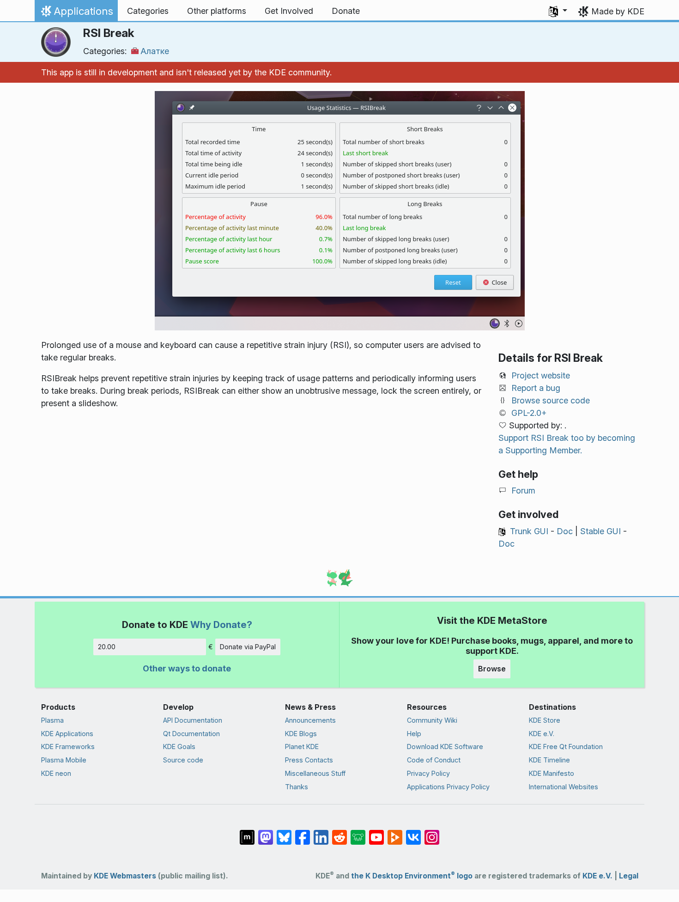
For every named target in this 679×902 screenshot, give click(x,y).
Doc (565, 531)
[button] (558, 11)
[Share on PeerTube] (395, 832)
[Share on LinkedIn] (321, 832)
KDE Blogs (301, 733)
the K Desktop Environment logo (412, 876)
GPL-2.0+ (529, 413)
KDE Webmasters (125, 876)
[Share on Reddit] (339, 832)
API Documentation (192, 720)
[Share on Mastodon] (265, 832)
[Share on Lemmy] (358, 832)
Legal (628, 876)
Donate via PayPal (248, 647)
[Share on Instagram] (431, 832)
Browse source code (550, 400)
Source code (183, 760)
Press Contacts (309, 760)
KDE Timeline (549, 760)
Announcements (310, 720)
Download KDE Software (445, 746)
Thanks (296, 787)
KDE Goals (179, 746)
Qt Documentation (191, 733)
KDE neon (56, 773)
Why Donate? (221, 624)
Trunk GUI (529, 531)
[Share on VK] (413, 832)
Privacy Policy (428, 773)
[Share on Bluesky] (284, 832)
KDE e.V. (541, 733)
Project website (540, 375)
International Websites (563, 787)
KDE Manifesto (551, 773)
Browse (492, 668)
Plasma (52, 720)
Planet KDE (302, 746)
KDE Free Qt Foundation (566, 746)
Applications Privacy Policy (448, 787)
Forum (523, 490)
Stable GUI (600, 531)
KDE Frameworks (68, 746)
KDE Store (544, 720)
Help (414, 733)
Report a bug (535, 388)
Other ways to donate (187, 668)
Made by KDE (617, 11)
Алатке (154, 51)
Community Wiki (432, 720)
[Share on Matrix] (247, 832)
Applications (76, 13)
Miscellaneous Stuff (315, 773)
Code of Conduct (434, 760)
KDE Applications (67, 733)
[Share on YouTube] (376, 832)
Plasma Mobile (63, 760)
